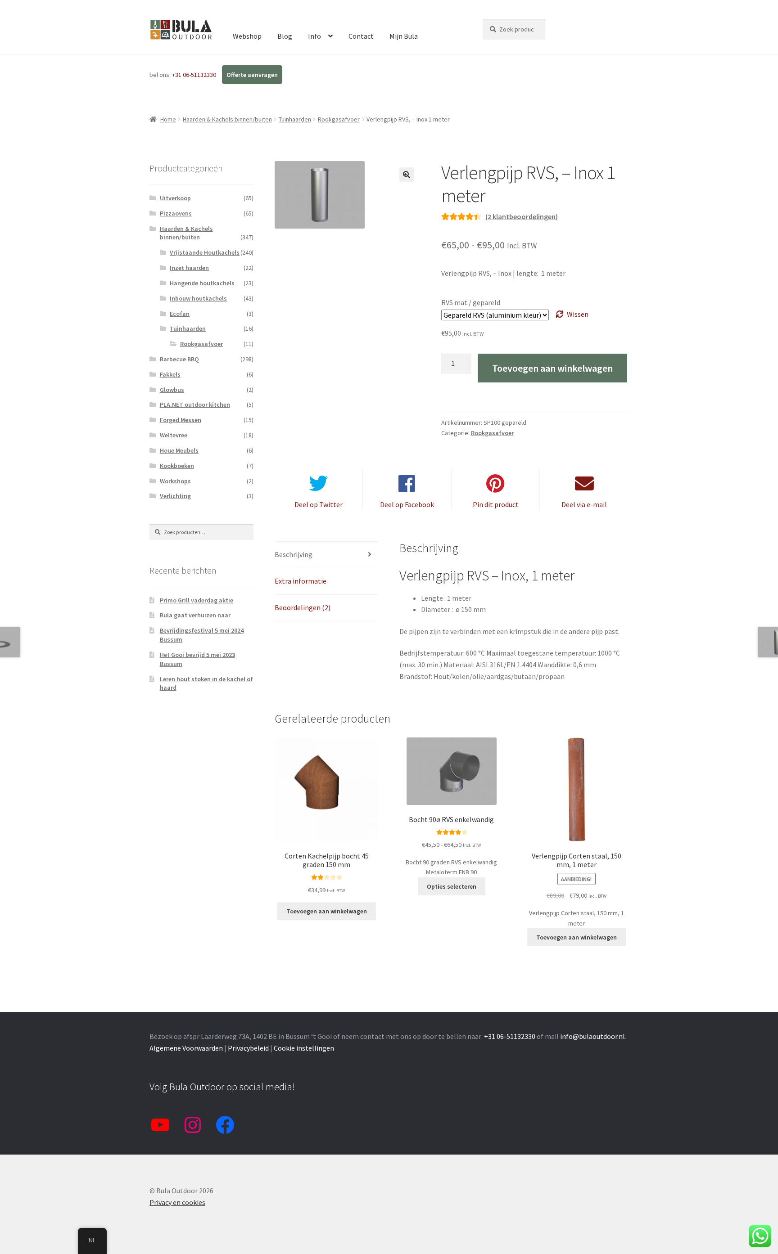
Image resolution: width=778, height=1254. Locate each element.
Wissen (577, 314)
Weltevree (173, 435)
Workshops (175, 481)
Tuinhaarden (295, 119)
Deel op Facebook (407, 504)
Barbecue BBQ (179, 359)
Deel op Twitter (318, 504)
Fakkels (170, 374)
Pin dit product (496, 504)
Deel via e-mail (584, 504)
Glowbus (172, 390)
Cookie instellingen (304, 1047)
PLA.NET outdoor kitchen (195, 404)
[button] (406, 174)
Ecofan (180, 314)
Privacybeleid (248, 1047)
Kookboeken (177, 466)
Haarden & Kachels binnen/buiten (227, 119)
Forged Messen (180, 420)
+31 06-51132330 (194, 75)
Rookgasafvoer (339, 119)
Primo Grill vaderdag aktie (196, 600)
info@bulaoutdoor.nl (592, 1036)
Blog (284, 35)
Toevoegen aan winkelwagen (552, 368)
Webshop (247, 35)
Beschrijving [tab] (293, 554)
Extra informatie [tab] (300, 580)
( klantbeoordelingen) (521, 216)
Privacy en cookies (177, 1202)
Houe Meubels (179, 450)
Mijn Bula (403, 35)
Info (314, 35)
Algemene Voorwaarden (186, 1047)
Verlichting (175, 496)
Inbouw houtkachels (198, 298)
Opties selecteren (451, 886)
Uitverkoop (175, 198)
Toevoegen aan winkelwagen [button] (326, 911)
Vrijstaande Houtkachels (205, 252)
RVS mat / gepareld (470, 302)
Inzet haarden (189, 268)
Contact (361, 35)
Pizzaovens (176, 213)
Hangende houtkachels (202, 283)
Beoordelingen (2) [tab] (302, 607)
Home (168, 119)
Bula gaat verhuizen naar (196, 615)
